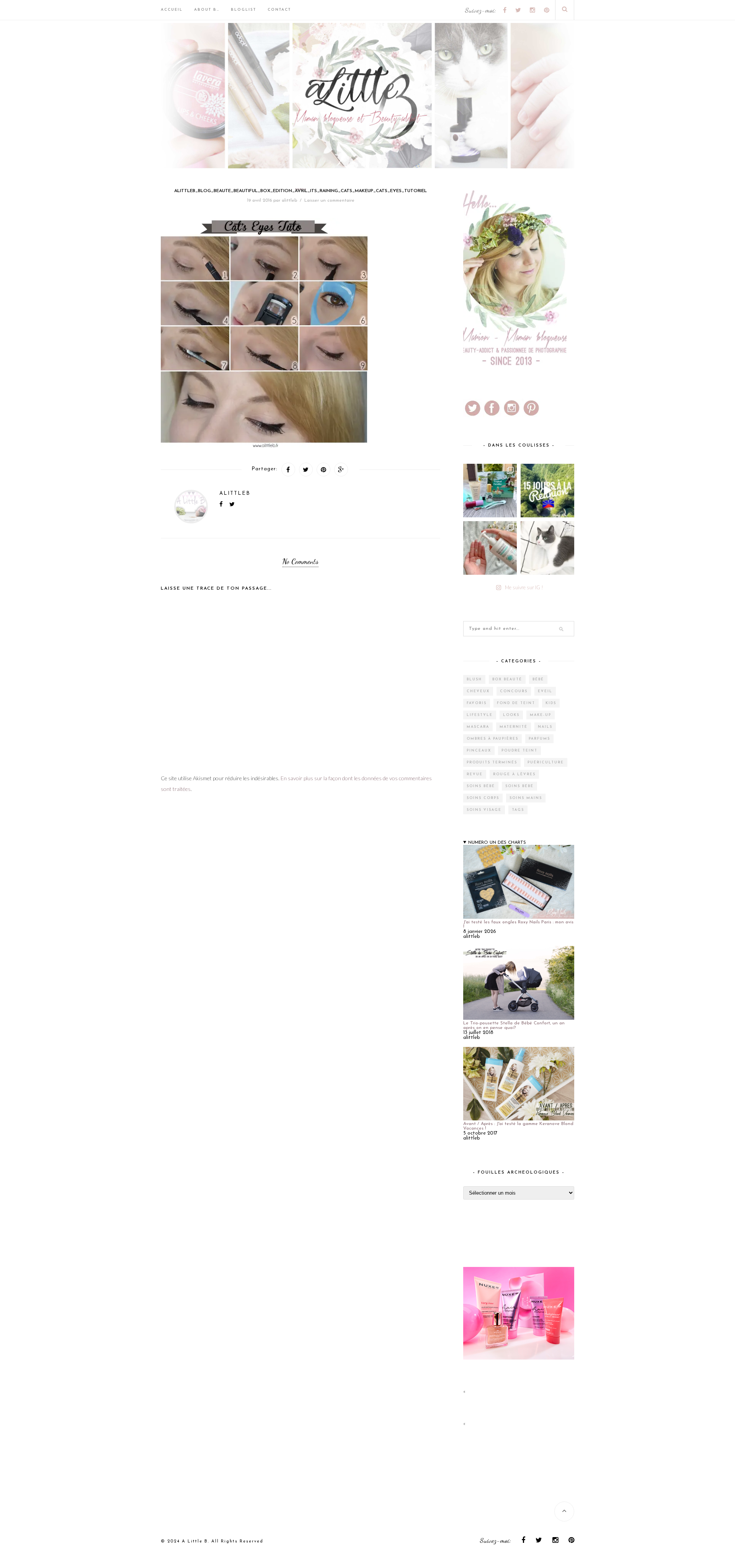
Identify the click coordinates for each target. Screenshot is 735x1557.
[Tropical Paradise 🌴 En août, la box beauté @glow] (490, 490)
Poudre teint (519, 750)
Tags (518, 810)
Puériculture (546, 762)
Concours (514, 691)
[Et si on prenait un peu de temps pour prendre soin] (490, 548)
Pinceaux (479, 750)
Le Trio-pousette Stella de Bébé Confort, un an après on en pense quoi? (514, 1025)
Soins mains (526, 798)
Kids (551, 703)
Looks (511, 715)
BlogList (243, 10)
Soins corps (483, 798)
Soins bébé (481, 786)
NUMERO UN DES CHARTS (497, 842)
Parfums (539, 738)
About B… (206, 10)
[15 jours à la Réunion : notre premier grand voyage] (547, 490)
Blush (474, 679)
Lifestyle (480, 715)
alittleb (289, 200)
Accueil (172, 10)
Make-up (540, 715)
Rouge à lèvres (514, 774)
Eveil (545, 691)
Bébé (538, 679)
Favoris (477, 703)
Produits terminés (492, 762)
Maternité (514, 727)
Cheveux (478, 691)
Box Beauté (507, 679)
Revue (475, 774)
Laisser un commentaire (329, 200)
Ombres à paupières (492, 738)
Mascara (478, 727)
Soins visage (484, 810)
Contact (279, 10)
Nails (545, 727)
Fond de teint (516, 703)
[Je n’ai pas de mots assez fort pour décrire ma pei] (547, 548)
